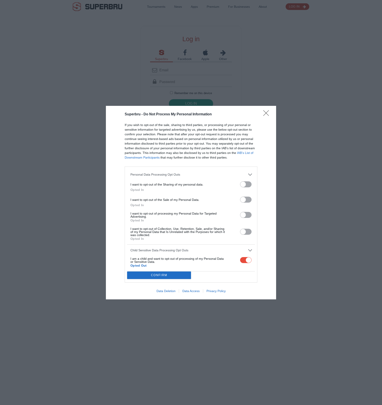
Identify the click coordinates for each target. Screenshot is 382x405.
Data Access (191, 291)
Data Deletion (166, 291)
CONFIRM (159, 275)
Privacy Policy (216, 291)
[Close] (267, 114)
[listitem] (191, 174)
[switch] (246, 184)
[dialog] (191, 202)
